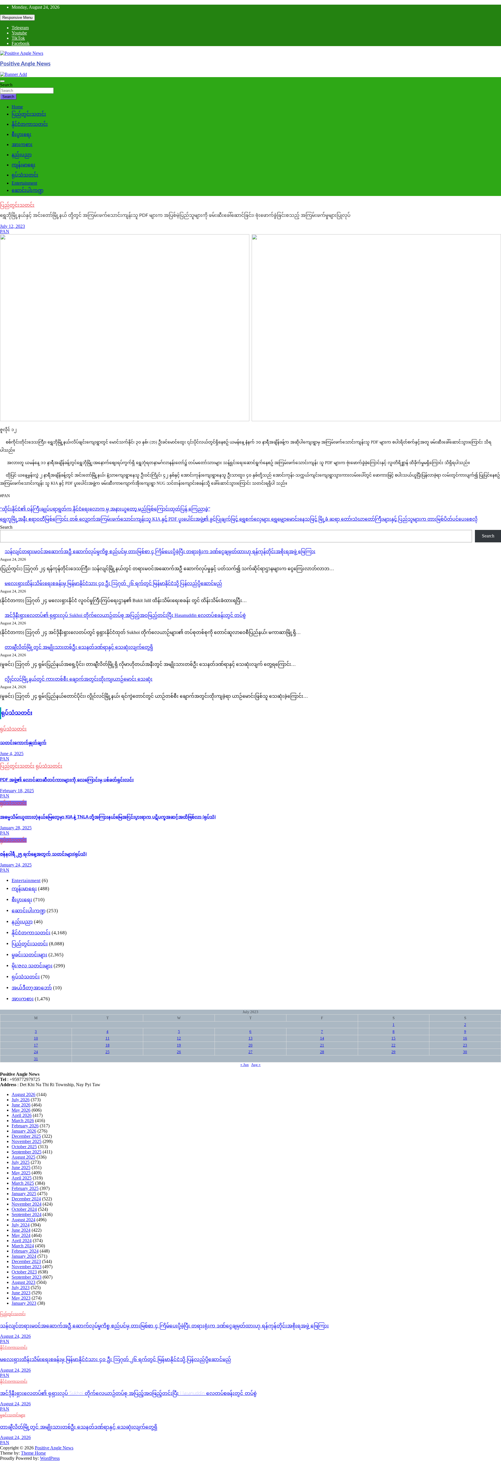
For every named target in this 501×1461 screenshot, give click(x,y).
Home (17, 106)
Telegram (20, 27)
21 (322, 1045)
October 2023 (24, 1271)
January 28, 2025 (16, 827)
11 (108, 1038)
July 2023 (21, 1287)
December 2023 (26, 1261)
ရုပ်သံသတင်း (25, 174)
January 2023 (24, 1303)
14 (322, 1038)
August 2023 (23, 1282)
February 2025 (25, 1188)
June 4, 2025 (11, 753)
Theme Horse (33, 1453)
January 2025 (24, 1193)
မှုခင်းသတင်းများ (29, 954)
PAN (4, 231)
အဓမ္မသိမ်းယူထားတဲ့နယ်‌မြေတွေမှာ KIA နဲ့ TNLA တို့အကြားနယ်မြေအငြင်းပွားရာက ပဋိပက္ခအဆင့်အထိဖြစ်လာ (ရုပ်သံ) (108, 817)
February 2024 (25, 1251)
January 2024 (24, 1256)
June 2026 (21, 1104)
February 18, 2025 (17, 790)
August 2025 (23, 1157)
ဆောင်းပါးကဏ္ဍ (27, 190)
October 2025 (24, 1146)
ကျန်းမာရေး (23, 164)
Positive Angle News (25, 64)
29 (393, 1052)
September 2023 (26, 1277)
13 (250, 1038)
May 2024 (21, 1235)
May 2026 (21, 1110)
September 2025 (26, 1151)
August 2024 (23, 1219)
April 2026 (22, 1115)
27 (250, 1052)
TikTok (18, 38)
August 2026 (23, 1094)
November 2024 (26, 1204)
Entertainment (24, 183)
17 (36, 1045)
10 (36, 1038)
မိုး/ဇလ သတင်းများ (32, 965)
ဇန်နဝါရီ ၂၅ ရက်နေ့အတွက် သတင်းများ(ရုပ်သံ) (43, 854)
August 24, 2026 (15, 1336)
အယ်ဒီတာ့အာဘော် (32, 988)
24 (36, 1052)
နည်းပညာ (22, 154)
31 (36, 1059)
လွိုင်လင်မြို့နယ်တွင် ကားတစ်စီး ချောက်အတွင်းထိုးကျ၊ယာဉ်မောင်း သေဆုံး (79, 679)
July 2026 (21, 1099)
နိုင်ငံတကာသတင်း (30, 124)
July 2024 (21, 1224)
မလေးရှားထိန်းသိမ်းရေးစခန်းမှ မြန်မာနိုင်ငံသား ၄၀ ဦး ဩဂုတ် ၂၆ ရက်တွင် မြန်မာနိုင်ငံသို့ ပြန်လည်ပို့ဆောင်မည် (113, 583)
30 (465, 1052)
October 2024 (24, 1209)
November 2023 (26, 1266)
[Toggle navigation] (2, 81)
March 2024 (23, 1245)
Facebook (21, 43)
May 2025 (21, 1172)
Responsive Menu (17, 17)
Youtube (19, 32)
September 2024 (26, 1214)
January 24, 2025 (16, 864)
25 (108, 1052)
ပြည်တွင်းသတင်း (29, 114)
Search (6, 84)
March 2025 (23, 1183)
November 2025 (26, 1141)
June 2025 (21, 1167)
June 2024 (21, 1230)
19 (179, 1045)
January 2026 (24, 1131)
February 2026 (25, 1125)
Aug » (256, 1064)
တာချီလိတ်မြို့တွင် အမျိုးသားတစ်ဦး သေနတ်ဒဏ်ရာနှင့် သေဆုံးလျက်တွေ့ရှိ (79, 647)
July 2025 (21, 1162)
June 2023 (21, 1292)
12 (179, 1038)
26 (179, 1052)
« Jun (244, 1064)
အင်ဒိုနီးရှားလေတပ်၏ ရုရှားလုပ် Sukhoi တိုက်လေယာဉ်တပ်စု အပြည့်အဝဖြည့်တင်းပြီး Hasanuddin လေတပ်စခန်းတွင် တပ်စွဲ (125, 615)
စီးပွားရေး (21, 134)
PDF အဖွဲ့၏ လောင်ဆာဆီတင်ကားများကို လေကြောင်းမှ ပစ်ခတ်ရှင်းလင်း (67, 780)
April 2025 (22, 1177)
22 (393, 1045)
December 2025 (26, 1136)
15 (393, 1038)
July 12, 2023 (12, 226)
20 (250, 1045)
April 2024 (22, 1240)
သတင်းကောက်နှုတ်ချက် (23, 743)
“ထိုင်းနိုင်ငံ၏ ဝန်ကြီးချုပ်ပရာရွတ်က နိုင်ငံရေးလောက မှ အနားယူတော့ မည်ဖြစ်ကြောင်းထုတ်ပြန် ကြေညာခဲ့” (105, 508)
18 (108, 1045)
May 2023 (21, 1297)
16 (465, 1038)
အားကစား (22, 144)
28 (322, 1052)
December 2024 (26, 1198)
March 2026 (23, 1120)
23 (465, 1045)
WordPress (50, 1458)
